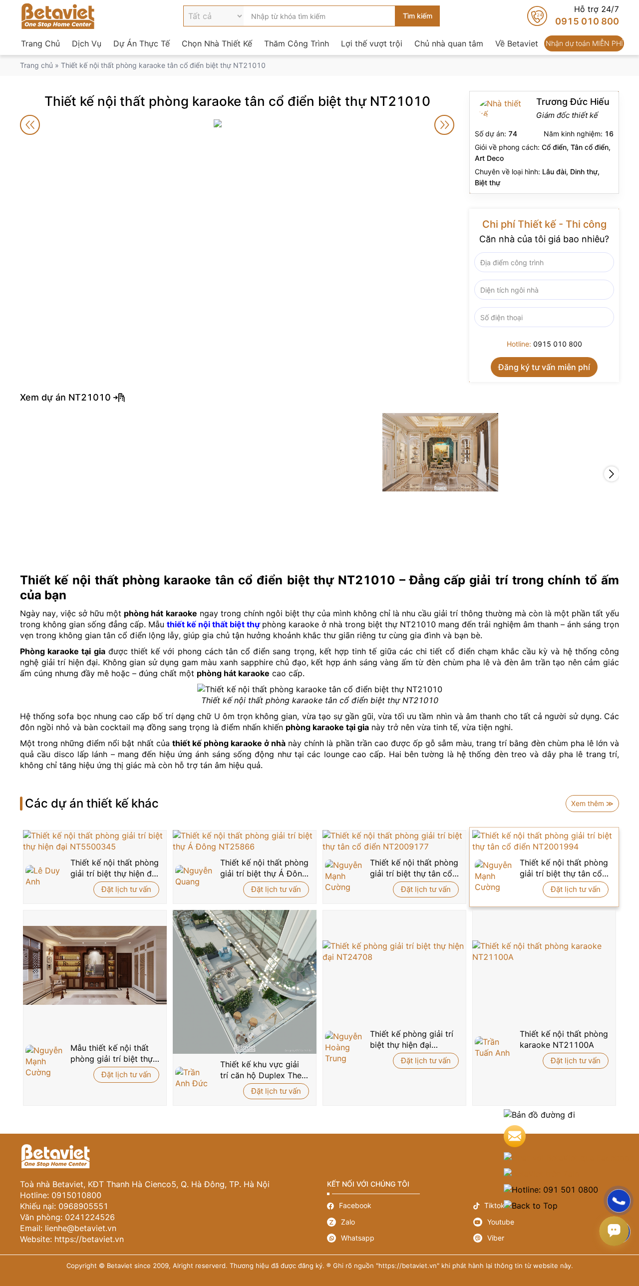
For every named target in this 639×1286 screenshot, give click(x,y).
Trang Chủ (40, 43)
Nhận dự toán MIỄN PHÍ (584, 43)
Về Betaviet (516, 43)
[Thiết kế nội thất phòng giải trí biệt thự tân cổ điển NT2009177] (394, 841)
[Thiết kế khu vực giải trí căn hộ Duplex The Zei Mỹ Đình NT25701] (245, 982)
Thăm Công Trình (296, 43)
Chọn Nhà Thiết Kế (217, 43)
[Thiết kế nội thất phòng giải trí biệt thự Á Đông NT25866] (245, 841)
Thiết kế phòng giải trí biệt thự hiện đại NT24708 (411, 1039)
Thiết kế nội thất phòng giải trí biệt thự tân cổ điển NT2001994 (564, 868)
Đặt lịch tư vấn (126, 889)
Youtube (546, 1222)
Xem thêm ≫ (592, 803)
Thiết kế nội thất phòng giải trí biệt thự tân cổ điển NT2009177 (414, 868)
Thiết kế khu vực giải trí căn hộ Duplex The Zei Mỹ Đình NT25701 (262, 1070)
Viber (546, 1238)
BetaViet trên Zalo (569, 1173)
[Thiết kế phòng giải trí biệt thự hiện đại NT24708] (394, 951)
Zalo (400, 1222)
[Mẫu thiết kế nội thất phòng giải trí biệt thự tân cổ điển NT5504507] (95, 965)
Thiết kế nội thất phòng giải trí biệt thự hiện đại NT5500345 (114, 868)
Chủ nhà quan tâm (448, 43)
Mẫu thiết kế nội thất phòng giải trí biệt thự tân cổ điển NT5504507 (111, 1053)
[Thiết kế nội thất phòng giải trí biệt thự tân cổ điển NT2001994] (544, 841)
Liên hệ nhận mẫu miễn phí (569, 1136)
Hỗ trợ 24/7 (573, 15)
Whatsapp (400, 1238)
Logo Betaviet (58, 16)
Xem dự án (319, 397)
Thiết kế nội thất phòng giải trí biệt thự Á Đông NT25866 (264, 868)
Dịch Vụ (86, 43)
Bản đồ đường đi (569, 1114)
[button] (611, 473)
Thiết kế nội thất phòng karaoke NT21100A (564, 1039)
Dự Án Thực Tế (141, 43)
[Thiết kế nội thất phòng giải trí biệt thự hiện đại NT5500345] (95, 841)
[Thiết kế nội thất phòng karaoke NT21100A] (544, 951)
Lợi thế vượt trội (371, 43)
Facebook (400, 1206)
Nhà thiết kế (544, 142)
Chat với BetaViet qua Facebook (569, 1157)
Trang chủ (36, 65)
